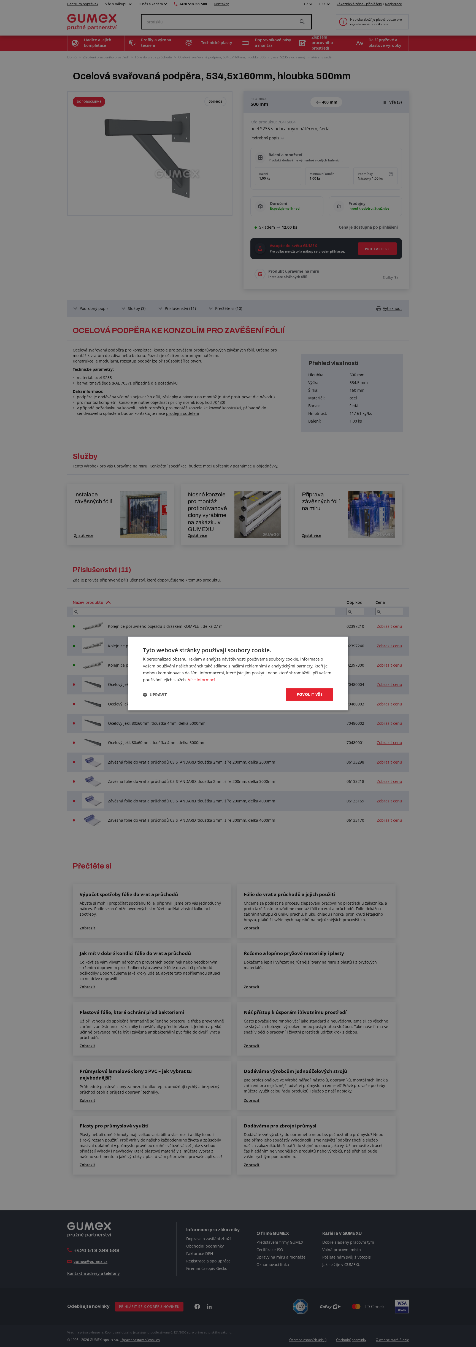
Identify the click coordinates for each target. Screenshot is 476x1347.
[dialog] (238, 673)
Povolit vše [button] (310, 694)
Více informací (201, 679)
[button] (155, 695)
